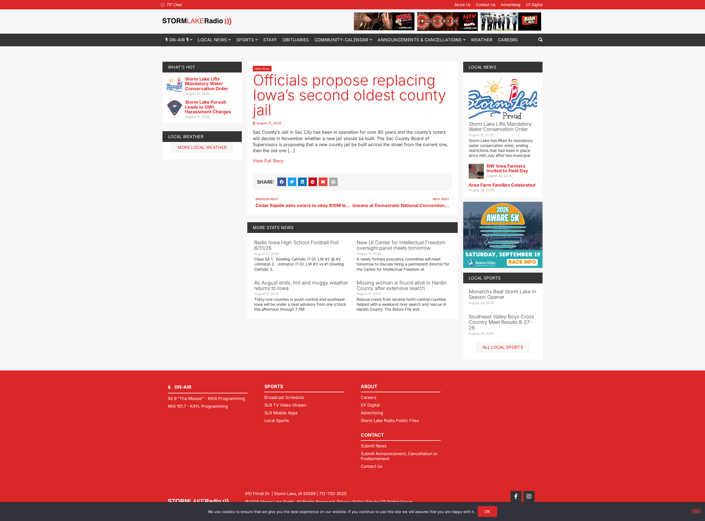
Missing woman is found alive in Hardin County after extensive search (402, 285)
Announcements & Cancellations (420, 39)
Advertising (510, 4)
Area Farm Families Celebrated (502, 185)
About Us (462, 4)
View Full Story (268, 160)
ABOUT (369, 386)
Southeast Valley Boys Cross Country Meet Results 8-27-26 (501, 322)
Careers (508, 39)
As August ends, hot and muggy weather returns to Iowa (301, 285)
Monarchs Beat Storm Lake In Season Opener (502, 294)
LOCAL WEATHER (186, 136)
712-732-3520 (332, 493)
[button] (540, 40)
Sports (245, 39)
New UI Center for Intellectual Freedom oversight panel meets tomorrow (401, 245)
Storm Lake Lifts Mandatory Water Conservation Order (206, 83)
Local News (212, 39)
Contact (372, 435)
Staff (270, 39)
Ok (487, 511)
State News (262, 68)
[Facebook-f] (516, 496)
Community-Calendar (341, 39)
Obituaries (296, 39)
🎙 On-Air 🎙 (177, 39)
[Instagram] (529, 496)
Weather (481, 39)
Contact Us (485, 4)
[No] (696, 511)
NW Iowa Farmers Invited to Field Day (507, 168)
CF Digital (534, 4)
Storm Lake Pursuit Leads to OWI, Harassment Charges (208, 106)
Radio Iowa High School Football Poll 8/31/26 (296, 245)
